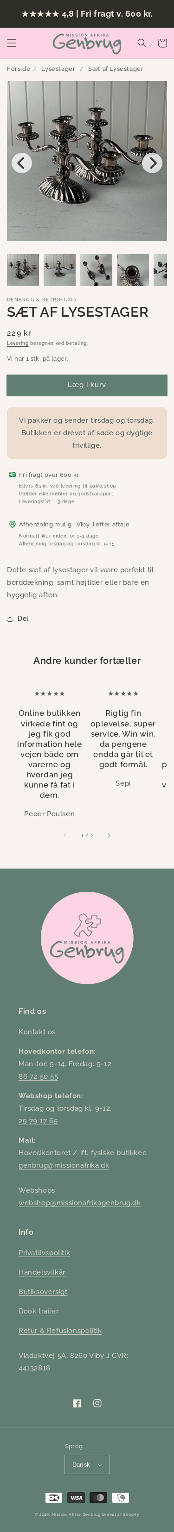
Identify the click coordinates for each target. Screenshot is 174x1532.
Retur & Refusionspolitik (60, 1330)
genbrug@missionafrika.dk (64, 1165)
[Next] (152, 163)
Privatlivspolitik (44, 1253)
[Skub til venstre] (65, 835)
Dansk (81, 1464)
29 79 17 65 (38, 1121)
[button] (11, 43)
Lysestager (58, 68)
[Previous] (22, 163)
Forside (18, 68)
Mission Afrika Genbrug (76, 1514)
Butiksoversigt (43, 1292)
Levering (18, 343)
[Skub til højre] (108, 835)
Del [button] (23, 618)
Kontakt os (37, 1032)
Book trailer (38, 1311)
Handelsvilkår (42, 1272)
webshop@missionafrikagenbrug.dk (80, 1203)
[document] (87, 163)
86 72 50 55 (38, 1076)
